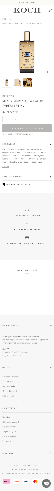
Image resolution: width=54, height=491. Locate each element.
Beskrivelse (8, 144)
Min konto (6, 441)
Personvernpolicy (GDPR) (25, 469)
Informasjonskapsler (13, 473)
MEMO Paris (8, 96)
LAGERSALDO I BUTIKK (17, 184)
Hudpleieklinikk (8, 386)
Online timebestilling (11, 391)
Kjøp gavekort (8, 396)
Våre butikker (7, 381)
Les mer (5, 166)
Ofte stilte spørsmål (11, 422)
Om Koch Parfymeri (10, 376)
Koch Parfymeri (24, 465)
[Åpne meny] (6, 10)
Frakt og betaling (12, 177)
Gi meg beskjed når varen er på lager (17, 134)
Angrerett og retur (10, 431)
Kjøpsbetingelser (9, 436)
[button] (46, 483)
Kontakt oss (7, 417)
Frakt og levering (9, 426)
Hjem (5, 19)
